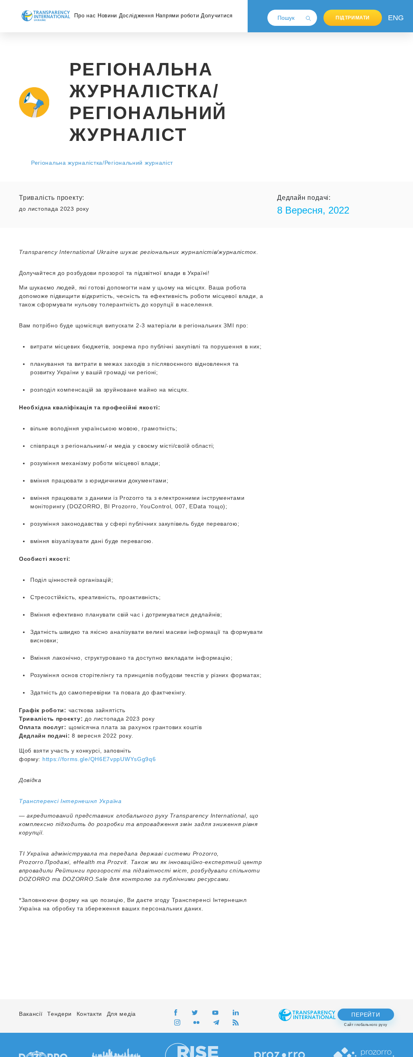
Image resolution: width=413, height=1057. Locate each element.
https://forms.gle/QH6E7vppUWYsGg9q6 (99, 759)
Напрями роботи (177, 16)
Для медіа (121, 1014)
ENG (394, 18)
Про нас (85, 16)
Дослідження (136, 16)
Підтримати (353, 18)
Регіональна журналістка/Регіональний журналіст (102, 163)
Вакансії (31, 1014)
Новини (107, 16)
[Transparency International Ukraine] (46, 15)
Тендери (59, 1014)
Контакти (89, 1014)
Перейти (365, 1014)
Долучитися (217, 16)
